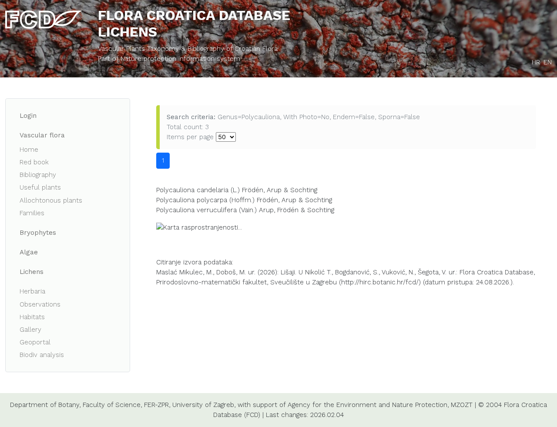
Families (32, 213)
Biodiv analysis (42, 355)
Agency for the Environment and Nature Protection (367, 405)
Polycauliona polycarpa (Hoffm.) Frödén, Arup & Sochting (244, 200)
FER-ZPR (156, 405)
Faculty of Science (112, 405)
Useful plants (40, 187)
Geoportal (35, 342)
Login (28, 116)
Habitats (32, 317)
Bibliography (38, 175)
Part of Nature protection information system (169, 59)
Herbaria (32, 291)
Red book (34, 162)
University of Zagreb (203, 405)
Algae (29, 252)
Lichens (32, 272)
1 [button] (163, 160)
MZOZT (462, 405)
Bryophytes (38, 233)
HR (536, 62)
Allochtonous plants (51, 200)
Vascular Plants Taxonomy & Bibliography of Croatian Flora (188, 49)
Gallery (30, 330)
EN (548, 62)
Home (29, 149)
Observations (40, 304)
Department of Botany (44, 405)
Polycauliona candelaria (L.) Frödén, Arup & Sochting (236, 190)
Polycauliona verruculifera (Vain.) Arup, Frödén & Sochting (245, 210)
